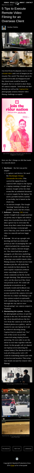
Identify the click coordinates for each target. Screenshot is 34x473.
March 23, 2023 (7, 5)
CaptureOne (23, 89)
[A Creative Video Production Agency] (17, 3)
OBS (21, 212)
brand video (7, 73)
